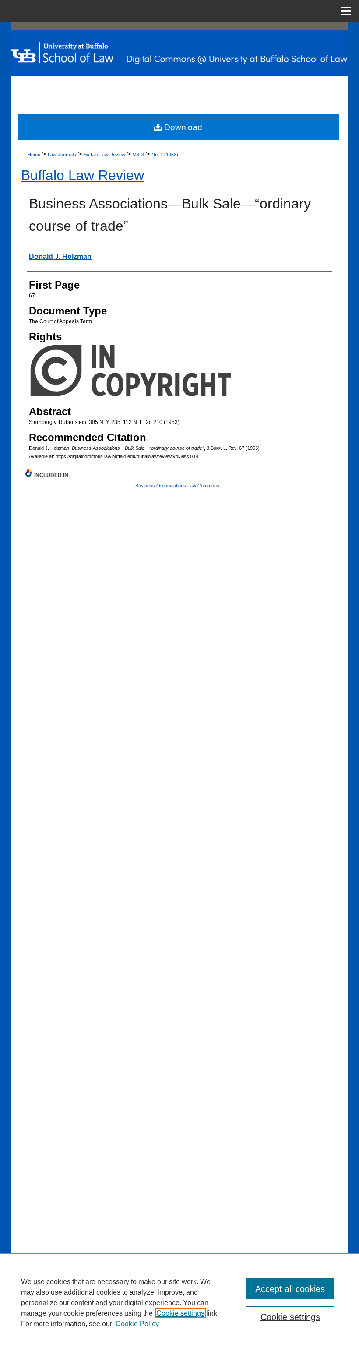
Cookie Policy (137, 1323)
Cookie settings (180, 1313)
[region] (179, 1302)
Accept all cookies (290, 1289)
